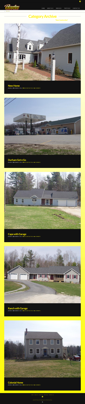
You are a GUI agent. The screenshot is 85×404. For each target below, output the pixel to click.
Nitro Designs (49, 400)
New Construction (28, 88)
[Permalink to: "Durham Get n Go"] (42, 126)
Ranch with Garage (17, 308)
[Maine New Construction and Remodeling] (12, 7)
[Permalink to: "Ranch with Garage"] (42, 274)
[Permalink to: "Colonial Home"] (42, 348)
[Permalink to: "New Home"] (42, 52)
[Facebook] (80, 1)
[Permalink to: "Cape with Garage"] (42, 200)
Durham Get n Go (17, 159)
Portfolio (46, 394)
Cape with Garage (17, 234)
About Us (36, 394)
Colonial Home (15, 382)
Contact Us (51, 394)
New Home (14, 85)
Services (41, 394)
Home (32, 394)
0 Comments (37, 88)
